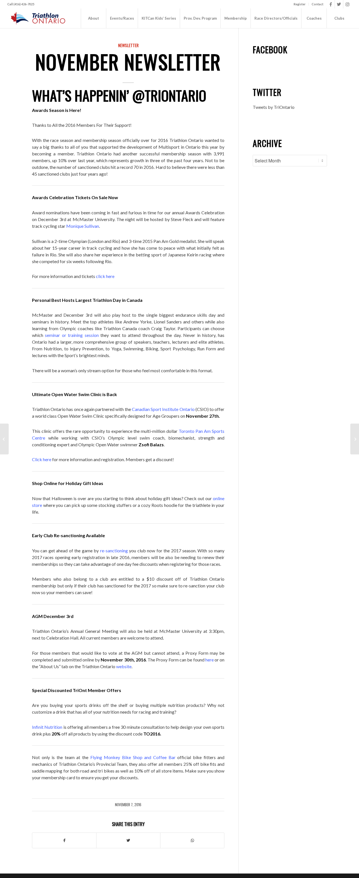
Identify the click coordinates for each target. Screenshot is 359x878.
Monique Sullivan (82, 226)
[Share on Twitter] (128, 840)
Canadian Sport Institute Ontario (163, 409)
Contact (317, 4)
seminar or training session (71, 335)
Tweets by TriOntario (273, 107)
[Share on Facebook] (64, 840)
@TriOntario (169, 95)
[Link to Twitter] (339, 4)
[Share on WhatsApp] (192, 840)
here (209, 659)
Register (300, 4)
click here (105, 276)
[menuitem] (300, 4)
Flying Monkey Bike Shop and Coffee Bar (133, 757)
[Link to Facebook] (330, 4)
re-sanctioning (114, 550)
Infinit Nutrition (47, 727)
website (124, 666)
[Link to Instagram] (347, 4)
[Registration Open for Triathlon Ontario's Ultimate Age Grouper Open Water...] (4, 439)
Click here (41, 459)
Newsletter (128, 45)
